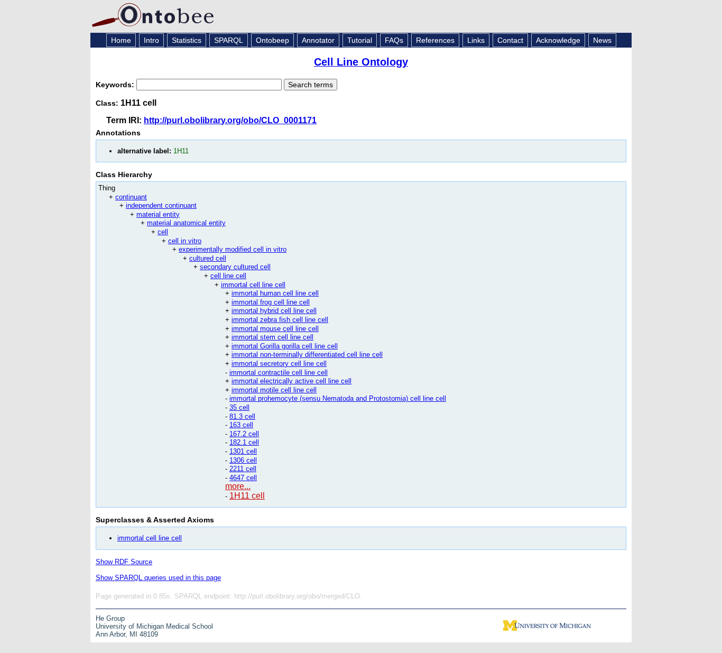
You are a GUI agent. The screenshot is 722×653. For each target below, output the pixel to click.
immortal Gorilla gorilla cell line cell (285, 346)
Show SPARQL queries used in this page (158, 578)
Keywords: (116, 84)
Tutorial (359, 40)
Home (121, 40)
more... (238, 486)
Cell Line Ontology (361, 62)
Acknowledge (558, 40)
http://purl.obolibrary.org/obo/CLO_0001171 (230, 120)
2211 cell (242, 469)
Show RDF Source (124, 562)
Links (476, 40)
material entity (158, 214)
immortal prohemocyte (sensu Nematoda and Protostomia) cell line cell (337, 398)
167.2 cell (244, 434)
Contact (510, 40)
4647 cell (243, 478)
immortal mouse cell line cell (275, 329)
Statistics (186, 40)
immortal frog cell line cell (271, 302)
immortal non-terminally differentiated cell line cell (307, 354)
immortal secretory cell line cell (279, 363)
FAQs (394, 40)
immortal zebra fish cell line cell (280, 320)
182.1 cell (244, 442)
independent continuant (161, 205)
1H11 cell (247, 495)
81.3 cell (242, 416)
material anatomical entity (186, 223)
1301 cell (243, 451)
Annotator (318, 40)
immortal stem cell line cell (272, 337)
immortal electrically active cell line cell (291, 381)
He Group (110, 618)
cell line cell (228, 276)
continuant (131, 197)
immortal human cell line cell (275, 293)
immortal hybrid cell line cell (274, 311)
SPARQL (228, 40)
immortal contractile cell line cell (278, 372)
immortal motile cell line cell (274, 390)
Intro (151, 40)
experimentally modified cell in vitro (232, 249)
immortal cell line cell (253, 285)
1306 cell (243, 460)
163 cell (241, 425)
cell (163, 232)
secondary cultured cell (235, 267)
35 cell (239, 407)
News (602, 40)
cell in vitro (184, 241)
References (435, 40)
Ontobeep (272, 40)
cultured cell (207, 258)
